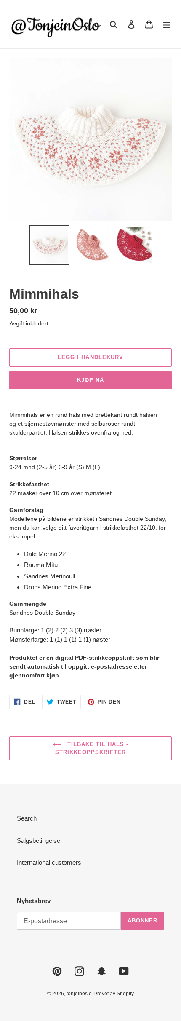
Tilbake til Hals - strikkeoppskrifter (92, 748)
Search (27, 818)
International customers (49, 862)
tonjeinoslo (79, 994)
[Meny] (167, 24)
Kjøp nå (90, 380)
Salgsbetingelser (39, 840)
